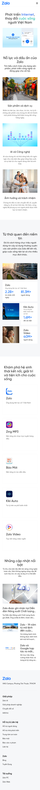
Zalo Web (6, 782)
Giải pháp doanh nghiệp (12, 705)
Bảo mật (6, 739)
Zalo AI (5, 701)
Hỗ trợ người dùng (10, 726)
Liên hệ (5, 747)
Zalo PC (6, 778)
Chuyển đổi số (8, 709)
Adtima (5, 713)
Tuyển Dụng (7, 764)
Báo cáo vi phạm (9, 743)
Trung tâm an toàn (10, 734)
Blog (4, 760)
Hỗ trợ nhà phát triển (11, 730)
